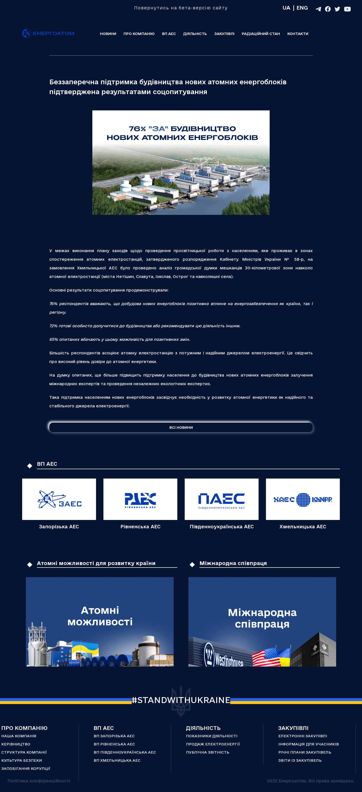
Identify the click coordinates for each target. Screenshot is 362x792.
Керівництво (15, 744)
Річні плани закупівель (304, 752)
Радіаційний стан (261, 34)
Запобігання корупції (25, 768)
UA (286, 8)
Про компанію (139, 34)
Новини (108, 34)
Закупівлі (224, 34)
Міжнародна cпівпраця (233, 563)
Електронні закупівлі (302, 736)
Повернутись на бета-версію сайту (181, 7)
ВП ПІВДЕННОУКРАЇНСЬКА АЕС (125, 752)
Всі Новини (181, 427)
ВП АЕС (169, 34)
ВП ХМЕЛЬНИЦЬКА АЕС (117, 760)
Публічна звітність (207, 752)
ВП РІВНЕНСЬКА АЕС (114, 744)
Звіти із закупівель (300, 760)
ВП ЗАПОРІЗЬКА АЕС (114, 736)
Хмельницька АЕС (303, 526)
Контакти (297, 34)
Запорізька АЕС (59, 526)
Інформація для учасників (308, 744)
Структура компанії (24, 752)
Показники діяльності (211, 736)
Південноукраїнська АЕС (222, 526)
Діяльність (195, 34)
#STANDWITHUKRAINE (181, 700)
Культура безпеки (21, 760)
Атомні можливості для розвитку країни (96, 563)
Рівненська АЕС (140, 526)
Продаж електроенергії (213, 744)
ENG (302, 8)
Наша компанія (18, 736)
